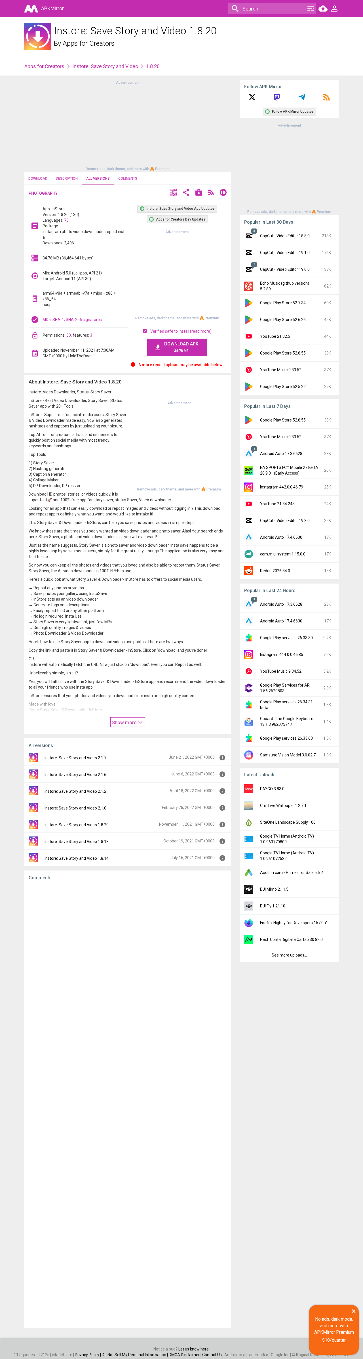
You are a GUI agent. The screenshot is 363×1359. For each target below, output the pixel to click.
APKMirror (52, 8)
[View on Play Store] (198, 193)
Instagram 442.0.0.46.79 (281, 487)
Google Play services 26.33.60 (286, 738)
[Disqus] (128, 1104)
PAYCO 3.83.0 (272, 789)
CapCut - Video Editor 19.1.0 (285, 252)
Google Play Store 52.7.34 (283, 303)
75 (66, 220)
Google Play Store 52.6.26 (283, 319)
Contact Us (212, 1354)
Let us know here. (194, 1349)
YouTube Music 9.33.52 (280, 370)
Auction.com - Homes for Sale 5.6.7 (291, 872)
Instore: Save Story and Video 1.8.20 (77, 825)
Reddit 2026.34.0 (275, 571)
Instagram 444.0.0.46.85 (281, 654)
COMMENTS (127, 179)
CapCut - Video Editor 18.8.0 (285, 236)
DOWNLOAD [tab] (37, 179)
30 (68, 335)
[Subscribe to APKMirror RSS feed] (326, 99)
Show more (125, 722)
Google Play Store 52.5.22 (283, 386)
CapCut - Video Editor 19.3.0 (285, 520)
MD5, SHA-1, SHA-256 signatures (72, 319)
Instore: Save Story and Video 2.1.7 (75, 758)
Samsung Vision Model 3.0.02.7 (288, 755)
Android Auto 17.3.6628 (281, 453)
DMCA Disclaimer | (185, 1354)
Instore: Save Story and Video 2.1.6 (75, 774)
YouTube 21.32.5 (275, 336)
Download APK (181, 347)
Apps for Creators (89, 43)
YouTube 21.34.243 (277, 504)
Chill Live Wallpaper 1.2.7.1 (283, 805)
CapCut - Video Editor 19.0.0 (285, 269)
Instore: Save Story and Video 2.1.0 (75, 808)
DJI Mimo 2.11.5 (274, 889)
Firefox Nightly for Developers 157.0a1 (294, 922)
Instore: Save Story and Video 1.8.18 (77, 841)
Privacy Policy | (88, 1354)
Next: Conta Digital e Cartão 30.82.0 (291, 939)
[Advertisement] (127, 125)
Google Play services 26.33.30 (286, 638)
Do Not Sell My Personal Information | (135, 1354)
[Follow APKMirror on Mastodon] (276, 99)
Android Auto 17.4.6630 (281, 537)
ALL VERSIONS (98, 179)
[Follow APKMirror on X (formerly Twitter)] (252, 99)
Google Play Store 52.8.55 (283, 353)
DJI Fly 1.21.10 (272, 906)
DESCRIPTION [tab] (67, 179)
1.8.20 (153, 66)
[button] (173, 193)
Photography (43, 193)
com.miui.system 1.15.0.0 (282, 554)
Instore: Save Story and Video (105, 66)
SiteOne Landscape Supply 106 (288, 822)
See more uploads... (289, 955)
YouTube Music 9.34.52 (280, 671)
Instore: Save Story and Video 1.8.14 (77, 858)
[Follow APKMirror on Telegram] (301, 99)
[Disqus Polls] (128, 956)
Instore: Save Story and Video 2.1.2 (75, 791)
